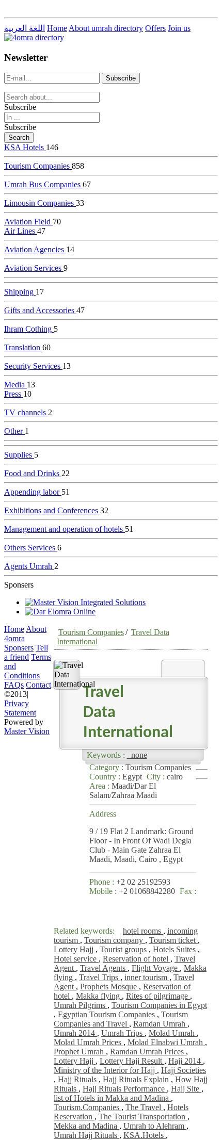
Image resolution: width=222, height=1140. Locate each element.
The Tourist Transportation (143, 1116)
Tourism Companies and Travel (121, 1019)
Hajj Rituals (78, 1079)
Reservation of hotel (136, 958)
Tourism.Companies (87, 1107)
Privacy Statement (20, 708)
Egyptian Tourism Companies (107, 1014)
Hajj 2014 (185, 1060)
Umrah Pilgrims (80, 1005)
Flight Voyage (156, 968)
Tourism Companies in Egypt (159, 1005)
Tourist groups (124, 949)
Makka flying (99, 995)
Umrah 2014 (75, 1033)
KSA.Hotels (144, 1135)
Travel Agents (104, 968)
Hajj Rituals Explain (137, 1079)
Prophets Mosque (109, 986)
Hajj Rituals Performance (125, 1088)
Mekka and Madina (86, 1125)
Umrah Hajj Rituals (86, 1135)
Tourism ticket (173, 940)
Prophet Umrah (80, 1051)
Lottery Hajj (75, 949)
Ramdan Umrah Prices (148, 1051)
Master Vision (27, 731)
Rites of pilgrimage (158, 995)
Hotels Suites (175, 949)
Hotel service (76, 958)
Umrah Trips (123, 1033)
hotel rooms (143, 930)
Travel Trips (99, 977)
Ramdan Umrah (160, 1023)
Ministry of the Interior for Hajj (105, 1070)
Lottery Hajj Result (132, 1060)
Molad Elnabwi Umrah (166, 1042)
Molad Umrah (173, 1033)
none (137, 755)
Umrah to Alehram (154, 1125)
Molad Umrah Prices (88, 1042)
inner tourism (146, 977)
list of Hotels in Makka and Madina (112, 1098)
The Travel (144, 1107)
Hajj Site (186, 1088)
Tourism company (114, 940)
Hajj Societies (183, 1070)
